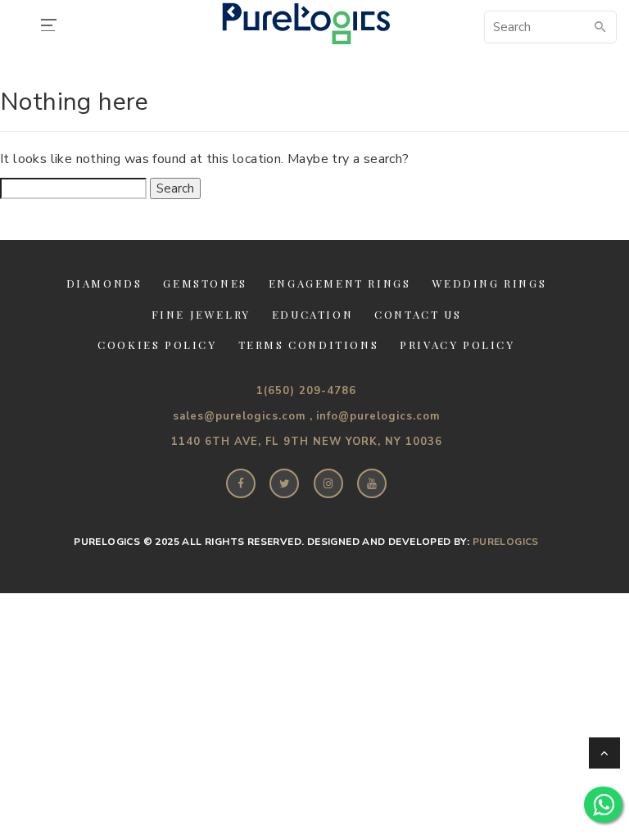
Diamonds (104, 283)
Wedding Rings (489, 283)
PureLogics (506, 541)
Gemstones (205, 283)
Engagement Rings (340, 283)
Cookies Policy (156, 344)
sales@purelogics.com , (243, 416)
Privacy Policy (457, 344)
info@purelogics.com (378, 416)
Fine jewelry (201, 314)
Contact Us (417, 314)
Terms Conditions (308, 344)
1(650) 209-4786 (306, 390)
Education (312, 314)
